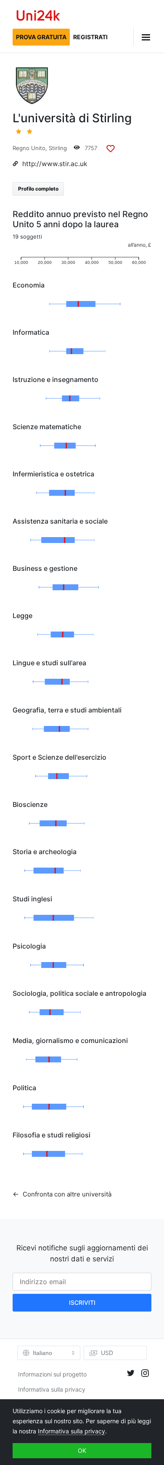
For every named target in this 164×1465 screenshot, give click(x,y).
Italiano (42, 1352)
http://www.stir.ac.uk (54, 164)
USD (107, 1352)
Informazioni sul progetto (52, 1374)
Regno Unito (29, 148)
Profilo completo (38, 188)
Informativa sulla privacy (51, 1389)
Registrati (90, 36)
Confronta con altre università (66, 1194)
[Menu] (142, 37)
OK (82, 1450)
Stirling (58, 148)
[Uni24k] (38, 17)
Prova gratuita (41, 36)
